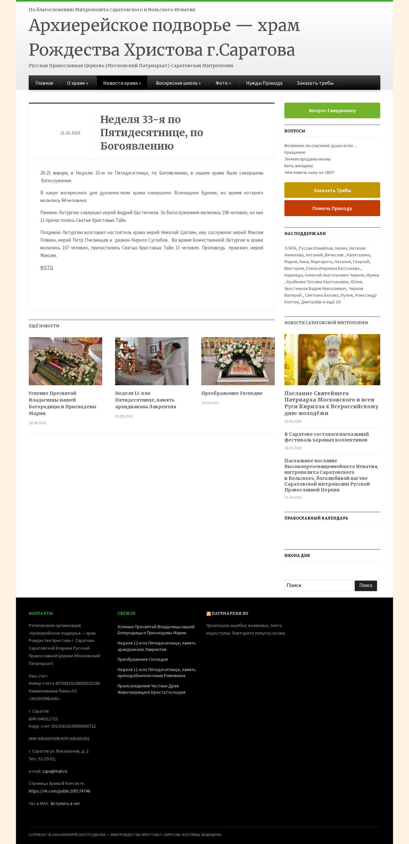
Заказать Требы (332, 190)
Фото (223, 83)
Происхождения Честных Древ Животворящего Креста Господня (151, 689)
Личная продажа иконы (307, 159)
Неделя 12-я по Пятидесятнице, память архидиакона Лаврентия (145, 400)
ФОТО (46, 267)
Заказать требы (315, 83)
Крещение (294, 152)
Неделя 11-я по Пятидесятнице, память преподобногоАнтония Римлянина (157, 673)
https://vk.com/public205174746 (59, 791)
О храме (77, 83)
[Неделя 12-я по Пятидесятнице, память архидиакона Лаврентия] (152, 363)
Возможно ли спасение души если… (320, 145)
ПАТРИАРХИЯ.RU (230, 613)
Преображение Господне (232, 393)
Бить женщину (298, 165)
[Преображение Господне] (238, 363)
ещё (333, 302)
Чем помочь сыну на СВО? (309, 172)
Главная (44, 83)
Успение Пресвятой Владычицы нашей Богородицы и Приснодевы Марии (62, 403)
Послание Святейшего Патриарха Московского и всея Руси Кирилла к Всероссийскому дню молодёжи (331, 403)
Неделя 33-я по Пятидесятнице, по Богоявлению (151, 132)
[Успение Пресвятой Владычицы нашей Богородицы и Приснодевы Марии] (65, 363)
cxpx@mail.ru (54, 771)
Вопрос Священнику (332, 110)
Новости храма (122, 83)
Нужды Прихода (264, 83)
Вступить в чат (65, 803)
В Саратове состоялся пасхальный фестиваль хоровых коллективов (326, 437)
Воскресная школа (178, 83)
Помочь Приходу (332, 208)
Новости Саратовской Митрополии (326, 323)
